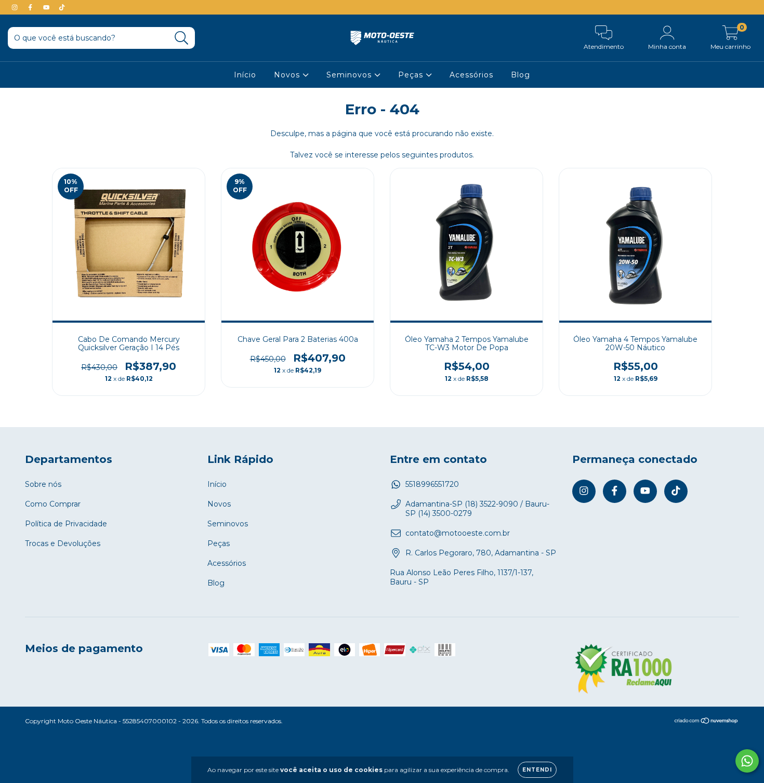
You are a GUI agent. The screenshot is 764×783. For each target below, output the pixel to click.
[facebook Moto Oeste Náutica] (31, 7)
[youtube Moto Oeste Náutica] (47, 7)
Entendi (537, 769)
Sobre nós (43, 484)
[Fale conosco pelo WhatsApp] (747, 761)
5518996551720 (432, 484)
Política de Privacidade (66, 523)
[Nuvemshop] (706, 721)
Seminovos (350, 74)
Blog (520, 74)
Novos (288, 74)
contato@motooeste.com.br (457, 533)
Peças (412, 74)
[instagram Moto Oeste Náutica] (15, 7)
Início (245, 74)
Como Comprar (53, 504)
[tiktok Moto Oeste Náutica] (62, 7)
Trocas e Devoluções (62, 543)
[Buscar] (181, 38)
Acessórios (471, 74)
